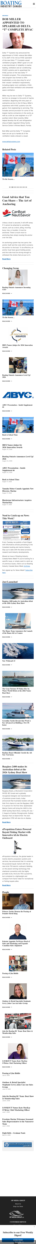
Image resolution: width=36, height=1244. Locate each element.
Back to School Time (10, 435)
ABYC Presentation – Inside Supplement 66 (17, 406)
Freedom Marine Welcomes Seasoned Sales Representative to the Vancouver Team (18, 1121)
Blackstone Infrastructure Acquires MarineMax (17, 501)
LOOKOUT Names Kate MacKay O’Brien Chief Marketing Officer (14, 1062)
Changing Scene (10, 268)
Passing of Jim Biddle (10, 973)
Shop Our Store (18, 1206)
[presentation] (18, 165)
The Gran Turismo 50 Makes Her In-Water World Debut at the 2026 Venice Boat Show (16, 690)
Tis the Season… (8, 179)
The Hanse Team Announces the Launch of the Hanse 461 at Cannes (17, 632)
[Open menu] (34, 3)
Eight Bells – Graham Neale (13, 1133)
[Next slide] (31, 169)
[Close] (34, 1226)
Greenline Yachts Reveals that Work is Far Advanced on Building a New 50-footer (16, 722)
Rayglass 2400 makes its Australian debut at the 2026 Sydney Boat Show (17, 602)
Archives (5, 15)
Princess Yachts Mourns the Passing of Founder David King (16, 912)
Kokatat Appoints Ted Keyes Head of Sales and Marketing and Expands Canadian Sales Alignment (16, 943)
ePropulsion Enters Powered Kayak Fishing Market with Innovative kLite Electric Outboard (16, 833)
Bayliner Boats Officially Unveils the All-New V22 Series (17, 753)
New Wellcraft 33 (8, 661)
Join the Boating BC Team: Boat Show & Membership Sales (17, 1032)
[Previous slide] (4, 169)
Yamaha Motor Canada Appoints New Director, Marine (18, 489)
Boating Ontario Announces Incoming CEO (16, 288)
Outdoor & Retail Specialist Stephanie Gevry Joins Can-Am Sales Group (16, 1002)
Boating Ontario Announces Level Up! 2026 (16, 376)
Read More (6, 259)
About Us (18, 1204)
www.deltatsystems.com (11, 142)
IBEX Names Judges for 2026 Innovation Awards (17, 346)
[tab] (9, 187)
